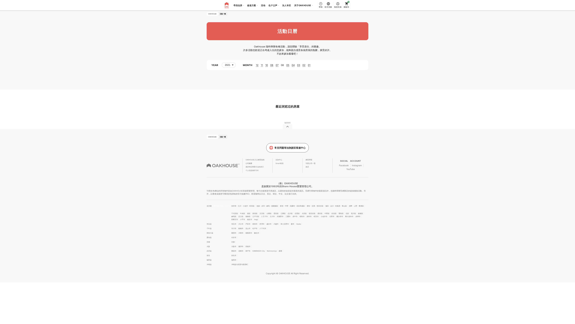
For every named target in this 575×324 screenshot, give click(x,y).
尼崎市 (240, 251)
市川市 (233, 228)
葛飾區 (247, 216)
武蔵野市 (280, 216)
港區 (248, 213)
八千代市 (262, 228)
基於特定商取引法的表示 (255, 167)
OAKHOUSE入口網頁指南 (255, 160)
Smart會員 (279, 163)
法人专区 (286, 5)
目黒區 (297, 213)
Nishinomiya (272, 251)
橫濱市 (233, 233)
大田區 (304, 213)
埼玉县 (209, 224)
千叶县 (209, 228)
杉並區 (334, 213)
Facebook (344, 165)
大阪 (208, 246)
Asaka (298, 224)
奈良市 (233, 255)
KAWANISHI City (258, 251)
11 (262, 65)
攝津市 (240, 246)
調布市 (309, 216)
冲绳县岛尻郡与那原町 (239, 264)
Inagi (256, 219)
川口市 (240, 224)
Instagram (357, 165)
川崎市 (240, 233)
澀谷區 (319, 213)
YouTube (350, 169)
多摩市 (357, 216)
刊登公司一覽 (311, 163)
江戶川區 (255, 216)
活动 (263, 5)
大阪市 (233, 246)
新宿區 (254, 213)
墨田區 (276, 213)
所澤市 (261, 224)
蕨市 (292, 224)
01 (309, 65)
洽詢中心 (279, 160)
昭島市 (302, 216)
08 (271, 65)
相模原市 (248, 233)
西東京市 (234, 219)
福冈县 (209, 260)
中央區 (242, 213)
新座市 (254, 224)
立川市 (272, 216)
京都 (208, 242)
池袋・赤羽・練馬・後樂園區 (267, 206)
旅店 (307, 167)
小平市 (242, 219)
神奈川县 (210, 233)
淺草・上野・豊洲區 (356, 206)
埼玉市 (233, 224)
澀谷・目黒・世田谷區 (315, 206)
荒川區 (353, 213)
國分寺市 (339, 216)
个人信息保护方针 (252, 170)
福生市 (249, 219)
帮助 (321, 7)
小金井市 (324, 216)
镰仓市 (256, 233)
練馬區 (233, 216)
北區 (347, 213)
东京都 (209, 206)
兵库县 (209, 251)
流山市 (247, 228)
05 (287, 65)
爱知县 (209, 237)
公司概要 (249, 163)
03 (298, 65)
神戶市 (247, 251)
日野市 (331, 216)
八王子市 (264, 216)
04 (293, 65)
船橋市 (240, 228)
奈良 (208, 255)
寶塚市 (233, 251)
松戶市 (254, 228)
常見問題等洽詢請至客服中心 (290, 147)
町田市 (316, 216)
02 (303, 65)
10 (266, 65)
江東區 (283, 213)
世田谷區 (312, 213)
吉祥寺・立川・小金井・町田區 (242, 206)
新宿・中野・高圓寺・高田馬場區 (292, 206)
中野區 (326, 213)
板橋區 (360, 213)
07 (277, 65)
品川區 (290, 213)
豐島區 (341, 213)
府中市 (295, 216)
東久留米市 (349, 216)
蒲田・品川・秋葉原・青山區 (336, 206)
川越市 (276, 224)
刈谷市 (233, 237)
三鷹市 (288, 216)
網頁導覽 (309, 160)
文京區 (261, 213)
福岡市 (233, 260)
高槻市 (247, 246)
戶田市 (247, 224)
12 (257, 65)
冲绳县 (209, 264)
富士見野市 (285, 224)
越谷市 (269, 224)
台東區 (269, 213)
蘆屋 (280, 251)
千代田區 (234, 213)
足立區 (240, 216)
